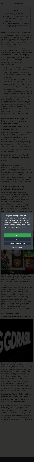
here (24, 226)
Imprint (13, 247)
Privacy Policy (19, 247)
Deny (17, 239)
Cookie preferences (17, 243)
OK (17, 235)
